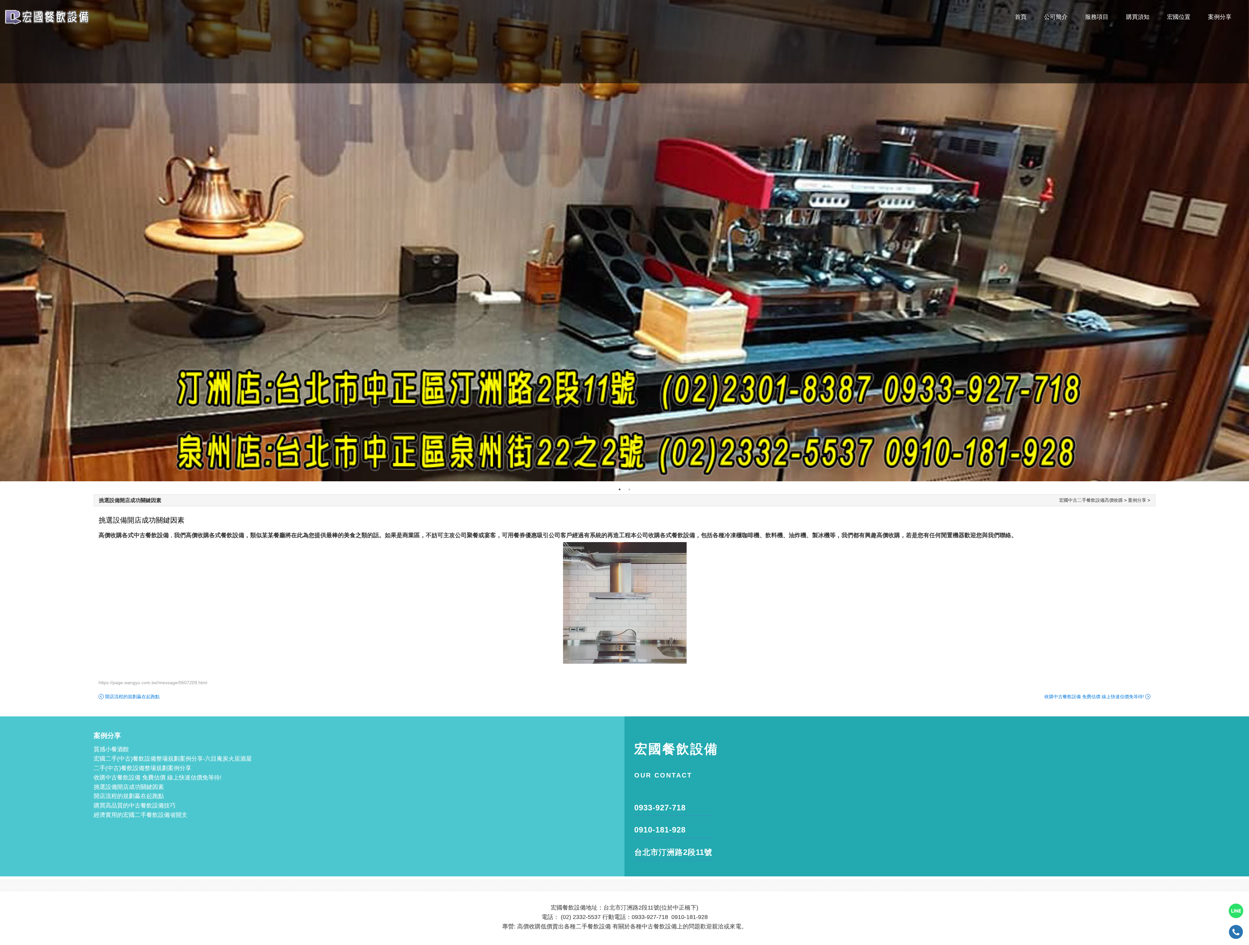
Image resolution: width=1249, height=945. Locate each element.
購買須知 (1137, 17)
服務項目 (1096, 17)
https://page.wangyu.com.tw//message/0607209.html (153, 682)
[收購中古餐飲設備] (624, 240)
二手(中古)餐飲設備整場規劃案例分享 (142, 768)
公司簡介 (1056, 17)
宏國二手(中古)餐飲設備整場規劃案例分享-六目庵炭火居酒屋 (173, 758)
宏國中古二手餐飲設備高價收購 (1091, 500)
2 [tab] (629, 489)
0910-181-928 (660, 829)
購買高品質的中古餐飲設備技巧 (135, 805)
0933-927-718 (660, 807)
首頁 (1021, 17)
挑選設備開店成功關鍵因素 (130, 500)
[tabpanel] (624, 240)
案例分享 (1219, 17)
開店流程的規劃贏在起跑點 (132, 696)
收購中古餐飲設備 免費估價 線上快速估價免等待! (1094, 696)
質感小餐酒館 (111, 749)
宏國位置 (1178, 17)
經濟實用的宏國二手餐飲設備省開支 (140, 815)
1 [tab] (619, 489)
